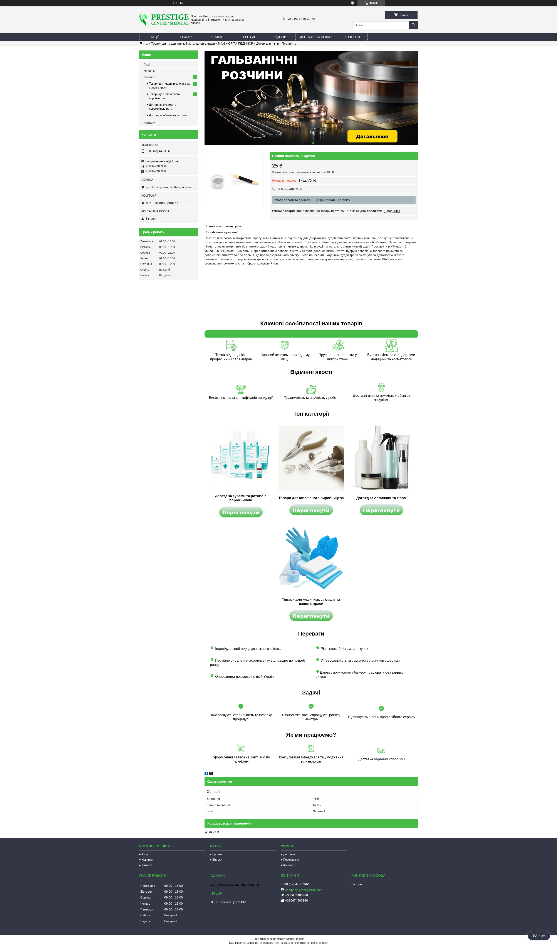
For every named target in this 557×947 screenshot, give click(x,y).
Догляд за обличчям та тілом (168, 115)
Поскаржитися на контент (277, 942)
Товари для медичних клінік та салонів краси (183, 43)
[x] (211, 774)
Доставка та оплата (316, 37)
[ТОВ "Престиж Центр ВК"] (164, 24)
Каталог (216, 37)
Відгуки (280, 37)
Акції (155, 37)
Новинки (185, 37)
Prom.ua (299, 938)
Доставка (289, 854)
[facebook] (206, 774)
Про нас (249, 37)
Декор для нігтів (267, 43)
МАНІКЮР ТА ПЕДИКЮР (235, 43)
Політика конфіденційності (312, 942)
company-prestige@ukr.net (162, 161)
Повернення (291, 859)
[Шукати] (413, 25)
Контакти (352, 37)
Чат (542, 935)
